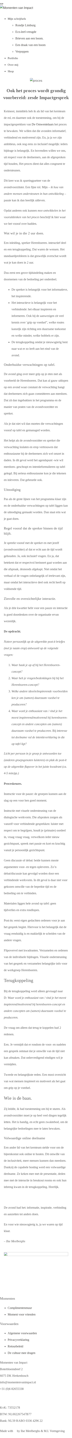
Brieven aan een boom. (29, 38)
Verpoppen (22, 51)
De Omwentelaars (43, 124)
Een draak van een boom (30, 45)
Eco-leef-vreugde (25, 31)
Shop (11, 71)
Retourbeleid (15, 1346)
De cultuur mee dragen (21, 1353)
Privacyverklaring (18, 1339)
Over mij (13, 64)
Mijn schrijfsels (17, 18)
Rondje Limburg (25, 25)
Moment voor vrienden (22, 1314)
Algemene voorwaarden (22, 1333)
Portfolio (13, 58)
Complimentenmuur (20, 1308)
